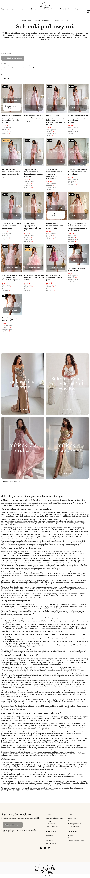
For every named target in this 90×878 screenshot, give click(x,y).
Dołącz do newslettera (13, 825)
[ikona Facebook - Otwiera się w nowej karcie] (41, 848)
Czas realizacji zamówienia (54, 818)
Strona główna (26, 20)
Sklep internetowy (44, 875)
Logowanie (49, 835)
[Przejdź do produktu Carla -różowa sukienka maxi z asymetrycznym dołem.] (33, 258)
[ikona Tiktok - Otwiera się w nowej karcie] (49, 848)
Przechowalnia (50, 841)
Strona (41, 340)
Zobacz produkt (12, 100)
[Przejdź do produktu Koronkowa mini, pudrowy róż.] (11, 304)
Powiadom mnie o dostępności (11, 107)
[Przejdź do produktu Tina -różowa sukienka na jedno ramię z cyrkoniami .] (11, 206)
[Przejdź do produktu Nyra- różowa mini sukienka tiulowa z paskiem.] (56, 258)
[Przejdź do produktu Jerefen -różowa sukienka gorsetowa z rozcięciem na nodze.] (11, 152)
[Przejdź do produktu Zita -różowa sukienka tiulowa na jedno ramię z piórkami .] (78, 152)
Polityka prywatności (74, 824)
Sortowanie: (5, 75)
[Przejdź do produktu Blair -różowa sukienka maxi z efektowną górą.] (33, 98)
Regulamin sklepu (73, 826)
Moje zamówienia (51, 838)
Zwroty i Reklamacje (52, 826)
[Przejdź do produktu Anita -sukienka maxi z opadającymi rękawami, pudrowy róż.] (33, 206)
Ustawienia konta (51, 843)
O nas (69, 838)
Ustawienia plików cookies (76, 841)
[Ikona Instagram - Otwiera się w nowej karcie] (45, 848)
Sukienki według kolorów (43, 20)
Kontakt (70, 835)
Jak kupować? (72, 818)
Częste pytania (72, 821)
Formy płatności (51, 821)
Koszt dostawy (50, 824)
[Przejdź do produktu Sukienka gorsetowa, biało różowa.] (78, 254)
